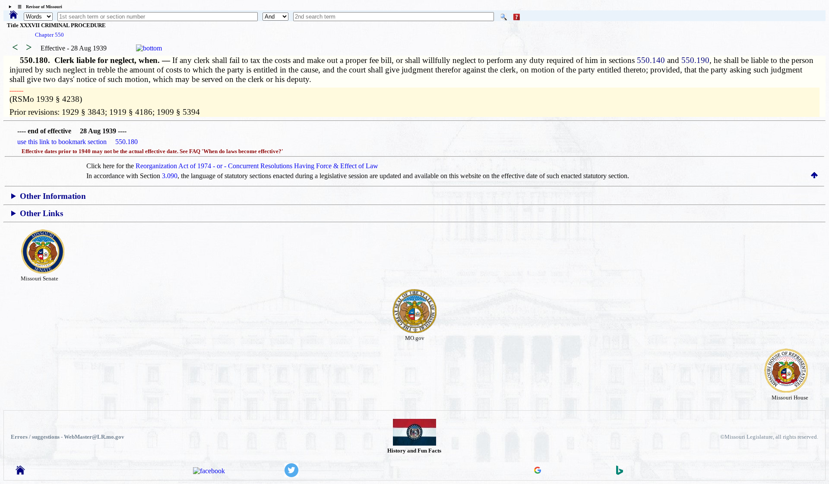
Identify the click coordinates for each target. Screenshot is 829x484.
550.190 (695, 60)
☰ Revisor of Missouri (37, 6)
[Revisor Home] (20, 472)
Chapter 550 (49, 34)
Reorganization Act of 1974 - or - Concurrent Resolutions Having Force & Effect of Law (257, 166)
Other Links (41, 213)
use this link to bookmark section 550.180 (77, 141)
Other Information (53, 196)
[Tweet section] (291, 474)
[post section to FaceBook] (209, 471)
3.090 (169, 175)
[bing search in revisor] (619, 472)
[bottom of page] (149, 48)
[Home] (13, 15)
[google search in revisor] (537, 471)
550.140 (651, 60)
